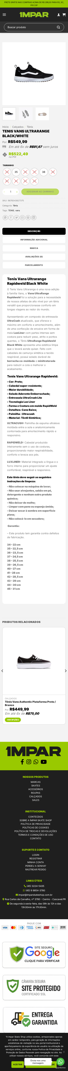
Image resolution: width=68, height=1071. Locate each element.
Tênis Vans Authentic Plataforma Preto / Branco (30, 703)
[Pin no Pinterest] (28, 217)
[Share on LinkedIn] (33, 217)
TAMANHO (8, 165)
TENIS (11, 210)
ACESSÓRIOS (35, 789)
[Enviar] (58, 27)
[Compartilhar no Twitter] (16, 217)
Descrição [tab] (34, 231)
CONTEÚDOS (35, 816)
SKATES (35, 785)
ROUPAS (35, 792)
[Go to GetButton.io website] (60, 1068)
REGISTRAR (35, 858)
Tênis (30, 126)
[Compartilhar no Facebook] (11, 217)
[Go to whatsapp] (60, 1062)
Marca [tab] (34, 248)
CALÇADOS (35, 796)
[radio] (7, 172)
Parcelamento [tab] (34, 265)
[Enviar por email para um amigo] (22, 217)
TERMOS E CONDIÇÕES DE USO (35, 834)
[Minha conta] (58, 14)
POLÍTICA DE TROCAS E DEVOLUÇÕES (35, 831)
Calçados (17, 126)
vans (17, 210)
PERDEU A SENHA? (35, 866)
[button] (4, 14)
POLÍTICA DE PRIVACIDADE (35, 824)
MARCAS (35, 782)
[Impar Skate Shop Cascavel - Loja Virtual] (34, 15)
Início (5, 126)
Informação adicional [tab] (34, 240)
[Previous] (7, 73)
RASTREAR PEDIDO (35, 869)
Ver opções (13, 720)
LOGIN (35, 855)
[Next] (60, 73)
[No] (64, 1052)
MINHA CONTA (35, 862)
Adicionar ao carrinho (40, 191)
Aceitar (17, 1064)
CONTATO (35, 838)
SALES (35, 800)
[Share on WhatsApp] (5, 217)
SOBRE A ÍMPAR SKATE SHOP (36, 820)
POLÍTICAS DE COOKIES (35, 827)
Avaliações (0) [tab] (34, 256)
